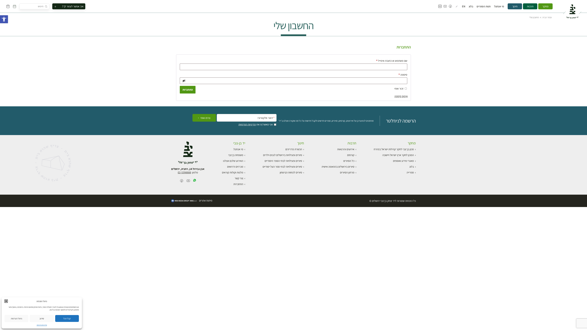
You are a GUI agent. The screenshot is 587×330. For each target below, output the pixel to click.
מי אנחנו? (499, 6)
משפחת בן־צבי (235, 155)
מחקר (545, 6)
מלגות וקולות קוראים (232, 172)
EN (463, 6)
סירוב (41, 318)
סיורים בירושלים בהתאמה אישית (338, 166)
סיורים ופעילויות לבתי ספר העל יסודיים (282, 166)
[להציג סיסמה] (184, 81)
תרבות (530, 6)
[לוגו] (572, 10)
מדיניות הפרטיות (247, 124)
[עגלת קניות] (8, 6)
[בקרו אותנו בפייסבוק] (450, 6)
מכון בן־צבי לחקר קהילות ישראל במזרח (394, 149)
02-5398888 (184, 172)
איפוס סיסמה (401, 96)
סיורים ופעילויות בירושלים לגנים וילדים (282, 155)
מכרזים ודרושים (235, 166)
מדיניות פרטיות (42, 325)
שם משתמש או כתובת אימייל (389, 60)
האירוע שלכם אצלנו (233, 161)
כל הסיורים (348, 161)
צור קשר (239, 178)
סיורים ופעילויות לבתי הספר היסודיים (283, 161)
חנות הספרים (484, 6)
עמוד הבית (547, 17)
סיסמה (400, 74)
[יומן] (14, 6)
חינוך (514, 6)
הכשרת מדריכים (293, 149)
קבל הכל (67, 318)
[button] (4, 19)
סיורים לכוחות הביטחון (291, 172)
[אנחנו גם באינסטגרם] (440, 6)
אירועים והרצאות (345, 149)
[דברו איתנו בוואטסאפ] (195, 181)
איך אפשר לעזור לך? (72, 6)
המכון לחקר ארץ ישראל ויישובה (398, 155)
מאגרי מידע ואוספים (403, 161)
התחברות (188, 89)
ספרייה (410, 172)
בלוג (471, 6)
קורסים (350, 155)
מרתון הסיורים (347, 172)
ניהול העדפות (16, 318)
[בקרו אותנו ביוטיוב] (445, 6)
